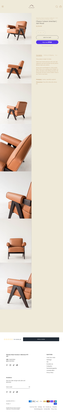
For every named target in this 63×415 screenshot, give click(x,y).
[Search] (56, 6)
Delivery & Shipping (49, 55)
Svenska (8, 403)
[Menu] (2, 6)
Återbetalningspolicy (52, 368)
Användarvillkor (50, 370)
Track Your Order (51, 357)
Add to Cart (47, 37)
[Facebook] (7, 365)
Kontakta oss (50, 364)
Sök (47, 362)
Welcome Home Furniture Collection (45, 18)
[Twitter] (17, 365)
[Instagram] (10, 365)
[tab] (40, 55)
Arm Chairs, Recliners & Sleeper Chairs (47, 18)
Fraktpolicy (49, 366)
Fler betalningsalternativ (47, 45)
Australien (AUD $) (10, 400)
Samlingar (49, 359)
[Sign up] (29, 387)
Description (39, 55)
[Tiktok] (13, 365)
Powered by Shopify (15, 409)
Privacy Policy (50, 372)
